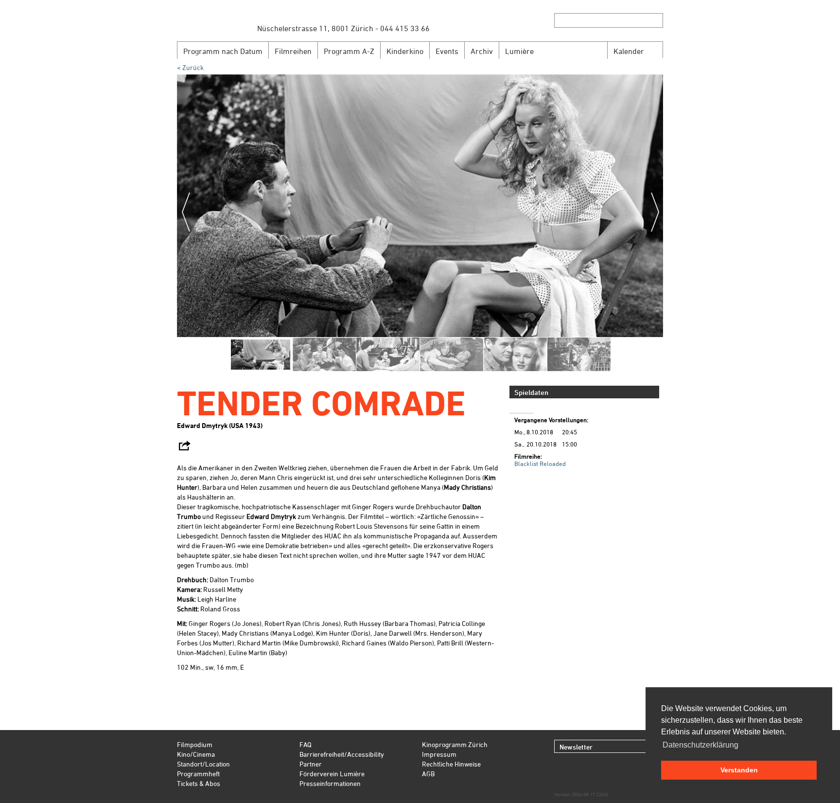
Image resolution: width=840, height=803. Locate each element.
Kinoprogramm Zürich (455, 744)
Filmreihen (293, 51)
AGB (428, 773)
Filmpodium (194, 744)
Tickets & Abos (198, 783)
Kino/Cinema (196, 754)
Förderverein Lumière (332, 773)
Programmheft (198, 773)
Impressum (439, 754)
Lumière (519, 51)
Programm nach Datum (222, 51)
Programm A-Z (349, 51)
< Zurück (190, 67)
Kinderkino (404, 51)
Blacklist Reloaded (540, 463)
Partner (310, 764)
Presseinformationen (330, 783)
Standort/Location (203, 764)
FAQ (305, 744)
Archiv (482, 51)
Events (447, 51)
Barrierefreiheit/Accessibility (341, 754)
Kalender (628, 51)
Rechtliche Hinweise (451, 764)
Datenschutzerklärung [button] (700, 745)
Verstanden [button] (739, 770)
